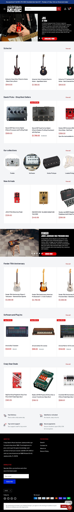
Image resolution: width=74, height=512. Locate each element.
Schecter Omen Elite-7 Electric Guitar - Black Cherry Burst (17, 80)
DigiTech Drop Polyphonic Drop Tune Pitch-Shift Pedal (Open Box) (16, 396)
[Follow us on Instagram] (11, 498)
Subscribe (9, 481)
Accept (64, 506)
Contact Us (43, 445)
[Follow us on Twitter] (8, 498)
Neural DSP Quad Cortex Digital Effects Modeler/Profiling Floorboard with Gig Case (43, 130)
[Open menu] (4, 9)
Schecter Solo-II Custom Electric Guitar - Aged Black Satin (42, 80)
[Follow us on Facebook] (5, 498)
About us (43, 448)
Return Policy (44, 451)
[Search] (58, 9)
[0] (69, 9)
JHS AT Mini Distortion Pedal (14, 212)
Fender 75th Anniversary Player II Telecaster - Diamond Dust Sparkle (16, 295)
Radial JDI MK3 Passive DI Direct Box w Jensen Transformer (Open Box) (43, 396)
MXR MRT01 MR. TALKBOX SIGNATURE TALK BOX (43, 213)
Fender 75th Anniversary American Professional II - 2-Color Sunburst (42, 295)
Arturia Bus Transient (12, 345)
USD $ (6, 490)
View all (68, 48)
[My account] (65, 9)
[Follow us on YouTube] (15, 498)
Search (42, 442)
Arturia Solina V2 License (39, 345)
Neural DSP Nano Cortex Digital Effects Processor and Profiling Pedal (17, 129)
